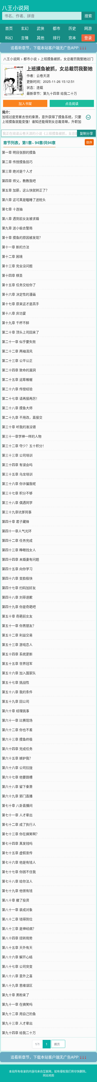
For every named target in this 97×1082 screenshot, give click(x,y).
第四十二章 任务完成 (17, 540)
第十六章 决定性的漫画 (19, 294)
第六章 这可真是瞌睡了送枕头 (24, 199)
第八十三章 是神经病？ (19, 928)
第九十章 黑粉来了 (15, 994)
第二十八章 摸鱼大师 (17, 407)
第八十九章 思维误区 (17, 985)
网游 (88, 28)
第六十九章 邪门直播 (17, 796)
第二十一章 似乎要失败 (19, 341)
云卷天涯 (43, 75)
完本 (72, 37)
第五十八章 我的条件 (17, 691)
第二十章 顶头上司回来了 (20, 332)
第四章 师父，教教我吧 (19, 180)
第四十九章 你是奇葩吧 (19, 606)
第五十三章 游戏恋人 (17, 644)
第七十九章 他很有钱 (17, 890)
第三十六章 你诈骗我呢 (19, 483)
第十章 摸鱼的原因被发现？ (22, 237)
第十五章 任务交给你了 (19, 284)
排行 (56, 37)
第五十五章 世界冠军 (17, 663)
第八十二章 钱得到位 (17, 919)
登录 (88, 37)
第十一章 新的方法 (15, 246)
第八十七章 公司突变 (17, 966)
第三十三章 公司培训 (17, 455)
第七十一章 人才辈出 (17, 814)
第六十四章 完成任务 (17, 748)
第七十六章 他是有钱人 (19, 862)
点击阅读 (71, 103)
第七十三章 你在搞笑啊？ (20, 833)
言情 (24, 37)
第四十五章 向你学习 (17, 568)
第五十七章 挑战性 (15, 682)
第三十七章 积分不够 (17, 493)
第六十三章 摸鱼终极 (17, 739)
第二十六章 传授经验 (17, 388)
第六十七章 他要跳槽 (17, 777)
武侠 (40, 28)
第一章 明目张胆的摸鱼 (19, 152)
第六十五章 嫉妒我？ (17, 758)
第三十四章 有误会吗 (17, 464)
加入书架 (25, 103)
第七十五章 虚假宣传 (17, 852)
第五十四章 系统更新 (17, 654)
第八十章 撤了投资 (15, 900)
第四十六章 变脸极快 (17, 578)
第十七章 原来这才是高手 (20, 303)
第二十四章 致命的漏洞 (19, 370)
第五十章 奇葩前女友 (17, 616)
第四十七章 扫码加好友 (19, 587)
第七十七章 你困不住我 (19, 871)
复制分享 (86, 133)
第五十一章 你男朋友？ (19, 625)
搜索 (88, 15)
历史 (72, 28)
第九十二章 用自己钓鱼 (19, 1013)
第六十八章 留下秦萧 (17, 786)
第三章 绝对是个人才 (17, 171)
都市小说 (30, 58)
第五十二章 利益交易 (17, 635)
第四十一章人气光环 (17, 530)
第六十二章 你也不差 (17, 729)
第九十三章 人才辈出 (17, 1023)
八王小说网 (15, 8)
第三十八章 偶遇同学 (17, 502)
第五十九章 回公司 (15, 701)
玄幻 (24, 28)
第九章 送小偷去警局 (17, 228)
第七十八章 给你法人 (17, 881)
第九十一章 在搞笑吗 (17, 1004)
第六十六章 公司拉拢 (17, 767)
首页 (9, 28)
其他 (40, 37)
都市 (56, 28)
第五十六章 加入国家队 (19, 672)
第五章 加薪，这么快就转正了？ (25, 190)
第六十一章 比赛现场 (17, 720)
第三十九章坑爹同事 (17, 512)
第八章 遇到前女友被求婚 (20, 218)
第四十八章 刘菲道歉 (17, 597)
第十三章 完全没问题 (17, 265)
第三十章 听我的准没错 (19, 426)
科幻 (9, 37)
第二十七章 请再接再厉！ (20, 398)
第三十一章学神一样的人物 (21, 436)
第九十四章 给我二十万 (60, 93)
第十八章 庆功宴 (14, 313)
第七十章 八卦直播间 (17, 805)
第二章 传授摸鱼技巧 (17, 161)
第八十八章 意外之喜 (17, 975)
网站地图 (48, 1075)
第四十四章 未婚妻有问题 (20, 559)
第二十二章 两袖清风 (17, 351)
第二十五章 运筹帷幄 (17, 379)
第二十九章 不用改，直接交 (22, 417)
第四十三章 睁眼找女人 (19, 549)
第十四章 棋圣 (12, 275)
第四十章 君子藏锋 (15, 521)
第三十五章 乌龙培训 (17, 474)
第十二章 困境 (12, 256)
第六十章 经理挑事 (15, 710)
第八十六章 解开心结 (17, 956)
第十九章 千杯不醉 (15, 322)
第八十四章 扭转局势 (17, 938)
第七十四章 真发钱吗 (17, 843)
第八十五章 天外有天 (17, 947)
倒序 (89, 142)
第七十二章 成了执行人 (19, 824)
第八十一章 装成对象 (17, 909)
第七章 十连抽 (12, 209)
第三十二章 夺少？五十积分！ (24, 445)
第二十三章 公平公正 (17, 360)
